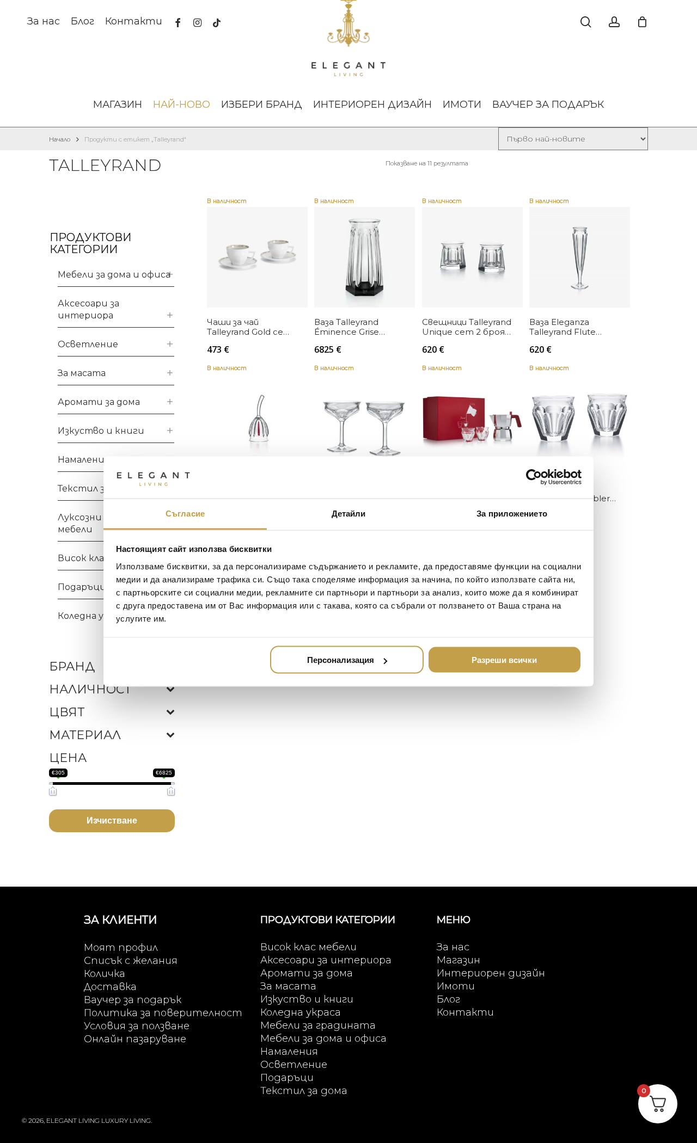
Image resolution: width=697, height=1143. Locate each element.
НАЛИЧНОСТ (90, 690)
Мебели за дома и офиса (114, 274)
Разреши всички (504, 660)
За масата (82, 373)
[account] (614, 22)
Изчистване (112, 820)
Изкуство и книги (101, 431)
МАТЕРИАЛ (85, 735)
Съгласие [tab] (185, 513)
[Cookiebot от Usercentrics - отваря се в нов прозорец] (534, 477)
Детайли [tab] (349, 513)
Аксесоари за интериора (88, 309)
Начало (59, 139)
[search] (585, 22)
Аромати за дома (99, 402)
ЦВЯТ (66, 712)
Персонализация (340, 660)
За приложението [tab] (511, 513)
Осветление (88, 344)
